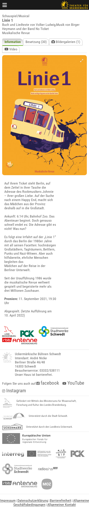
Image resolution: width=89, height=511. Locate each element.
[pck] (78, 453)
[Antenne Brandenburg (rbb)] (19, 484)
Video (12, 49)
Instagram (15, 391)
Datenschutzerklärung (32, 500)
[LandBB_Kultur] (7, 403)
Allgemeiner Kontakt (61, 505)
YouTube (75, 383)
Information (13, 42)
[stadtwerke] (17, 468)
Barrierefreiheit (60, 500)
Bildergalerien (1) (67, 42)
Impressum (8, 500)
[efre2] (26, 438)
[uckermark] (12, 427)
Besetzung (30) (36, 42)
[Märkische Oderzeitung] (46, 484)
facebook (49, 383)
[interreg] (26, 453)
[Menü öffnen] (5, 5)
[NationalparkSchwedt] (13, 416)
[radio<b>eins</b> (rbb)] (47, 469)
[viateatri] (61, 453)
